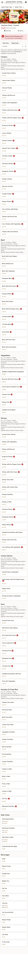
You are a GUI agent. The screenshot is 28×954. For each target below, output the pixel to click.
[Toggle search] (25, 46)
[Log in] (25, 2)
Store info (8, 30)
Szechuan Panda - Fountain (14, 1)
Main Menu (6, 43)
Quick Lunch (15, 43)
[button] (14, 74)
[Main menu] (2, 2)
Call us (21, 30)
